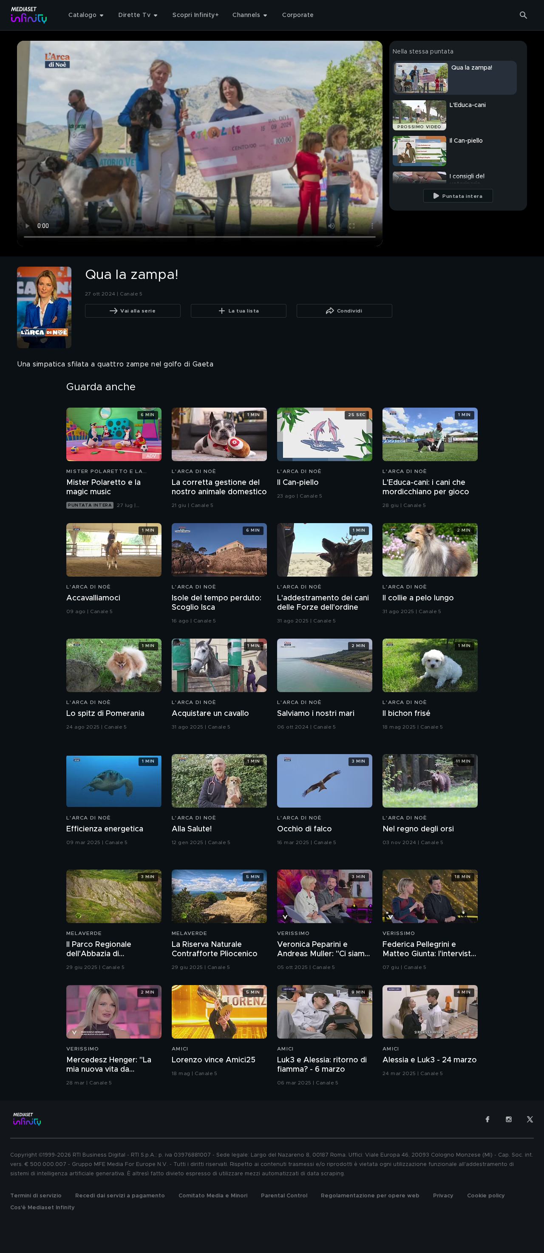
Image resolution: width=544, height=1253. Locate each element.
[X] (530, 1119)
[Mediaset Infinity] (29, 15)
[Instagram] (509, 1119)
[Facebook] (487, 1119)
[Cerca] (523, 15)
